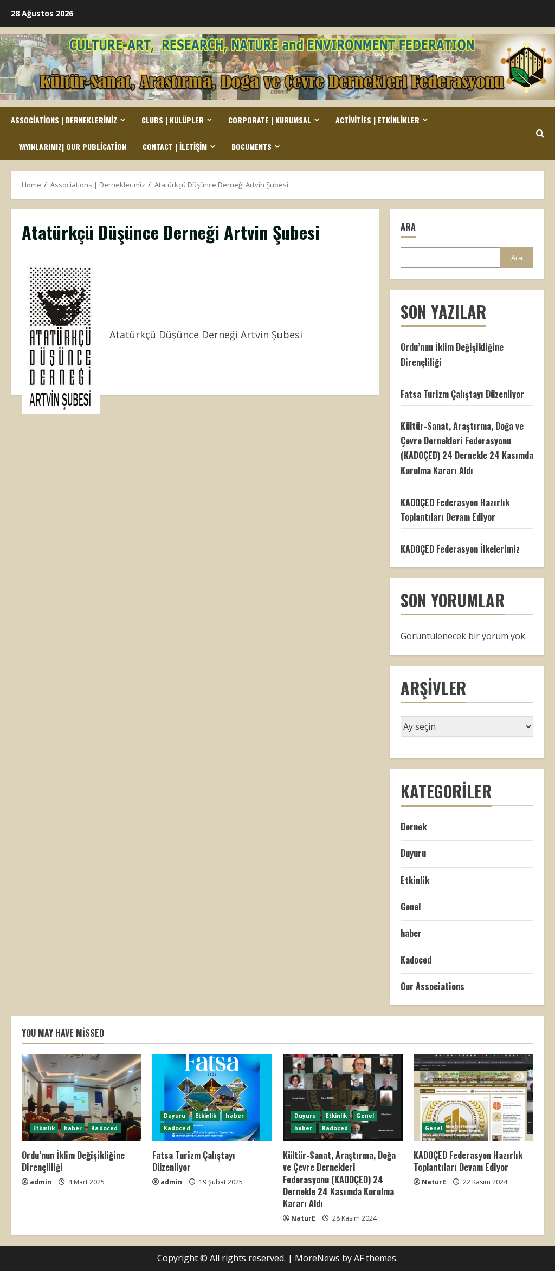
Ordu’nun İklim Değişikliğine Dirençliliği (73, 1161)
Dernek (414, 826)
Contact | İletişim (175, 146)
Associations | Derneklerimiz (64, 120)
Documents (251, 146)
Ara (408, 227)
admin (40, 1182)
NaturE (303, 1218)
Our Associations (432, 986)
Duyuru (413, 853)
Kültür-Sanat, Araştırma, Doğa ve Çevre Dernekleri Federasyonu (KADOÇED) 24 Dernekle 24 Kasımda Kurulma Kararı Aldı (339, 1179)
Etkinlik (415, 880)
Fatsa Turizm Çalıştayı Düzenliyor (462, 394)
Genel (411, 906)
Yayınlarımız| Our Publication (72, 146)
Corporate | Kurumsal (269, 120)
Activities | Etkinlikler (377, 120)
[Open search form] (540, 133)
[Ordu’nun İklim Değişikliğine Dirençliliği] (81, 1097)
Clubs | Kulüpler (172, 120)
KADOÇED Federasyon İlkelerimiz (460, 548)
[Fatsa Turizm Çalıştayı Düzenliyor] (212, 1097)
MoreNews (317, 1258)
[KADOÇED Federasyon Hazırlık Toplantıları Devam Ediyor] (473, 1097)
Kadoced (416, 959)
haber (411, 933)
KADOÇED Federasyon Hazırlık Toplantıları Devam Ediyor (468, 1161)
